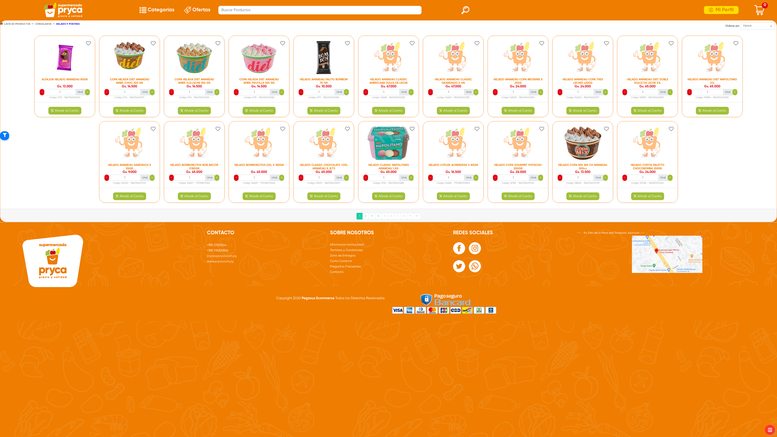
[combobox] (758, 26)
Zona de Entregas (342, 255)
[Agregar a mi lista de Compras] (88, 44)
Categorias (160, 10)
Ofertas (200, 10)
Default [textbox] (747, 26)
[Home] (1, 23)
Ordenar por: (732, 25)
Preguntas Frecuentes (345, 266)
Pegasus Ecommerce (317, 298)
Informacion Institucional (347, 244)
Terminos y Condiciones (346, 250)
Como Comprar (341, 261)
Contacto (337, 272)
